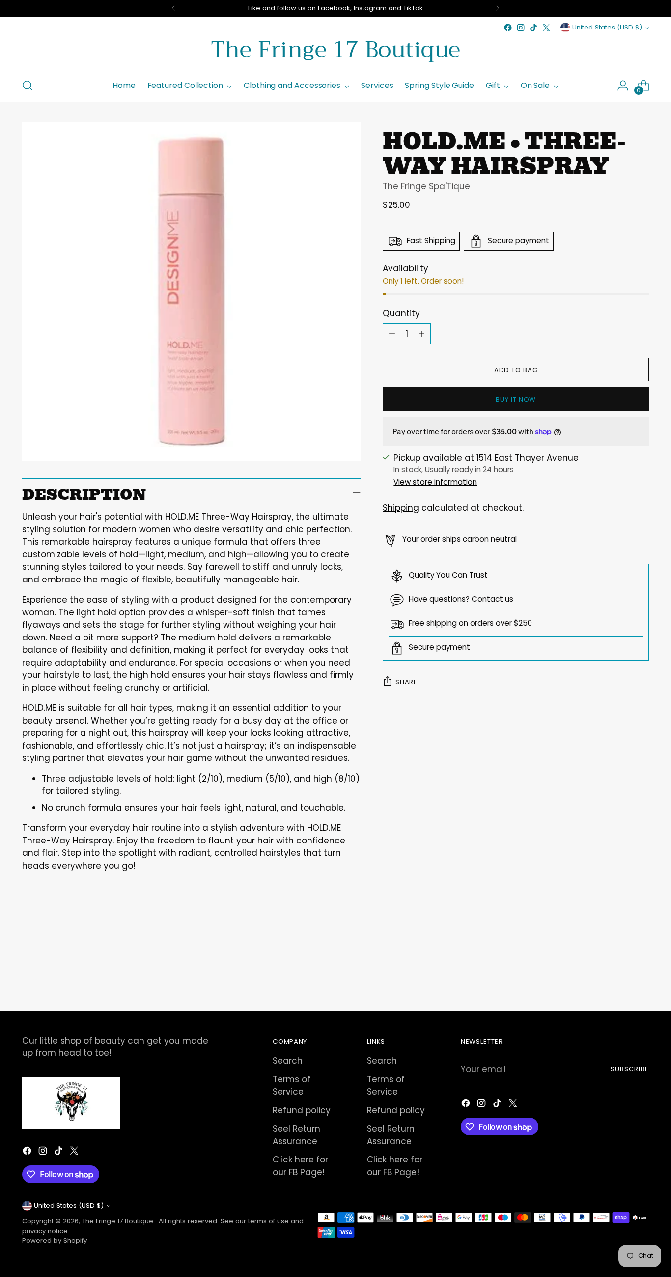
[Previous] (173, 8)
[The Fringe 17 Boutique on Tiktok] (533, 27)
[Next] (497, 8)
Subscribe (630, 1069)
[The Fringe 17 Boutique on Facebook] (507, 27)
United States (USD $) (607, 27)
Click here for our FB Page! (300, 1166)
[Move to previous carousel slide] (618, 977)
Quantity (401, 313)
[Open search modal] (27, 85)
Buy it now (516, 399)
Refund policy (302, 1110)
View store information (435, 482)
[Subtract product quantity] (392, 334)
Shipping (401, 508)
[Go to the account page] (623, 85)
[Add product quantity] (421, 334)
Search (288, 1061)
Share (406, 682)
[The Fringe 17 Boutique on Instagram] (520, 27)
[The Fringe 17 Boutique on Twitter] (546, 27)
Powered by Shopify (54, 1240)
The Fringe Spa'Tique (426, 186)
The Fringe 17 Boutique (118, 1221)
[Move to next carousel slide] (640, 977)
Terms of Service (291, 1086)
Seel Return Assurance (296, 1135)
